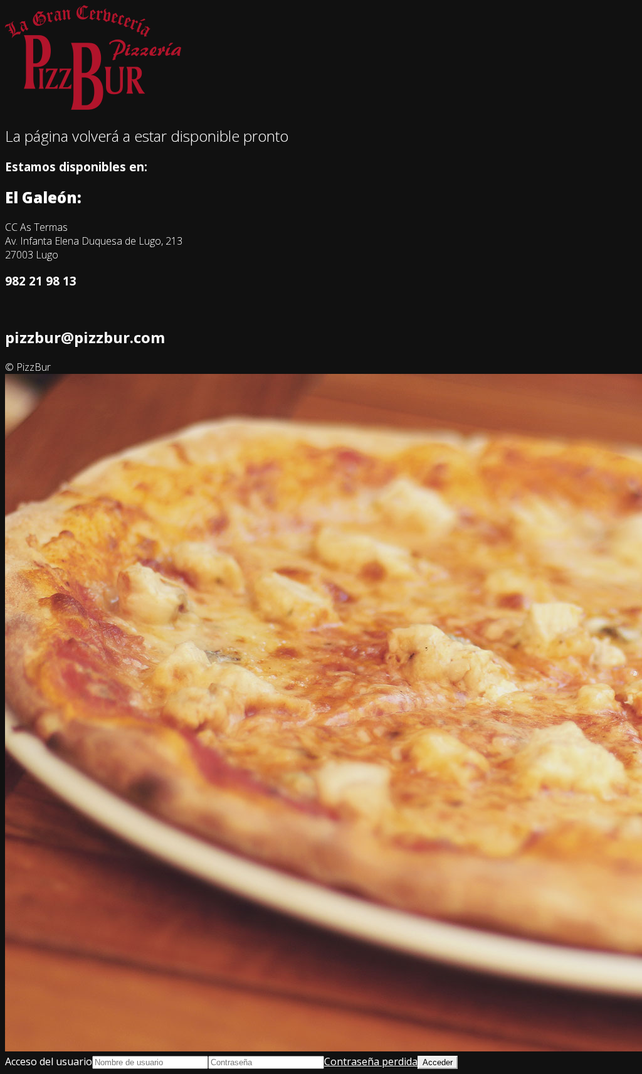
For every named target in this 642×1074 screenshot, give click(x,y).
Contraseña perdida (371, 1061)
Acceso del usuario (48, 1061)
